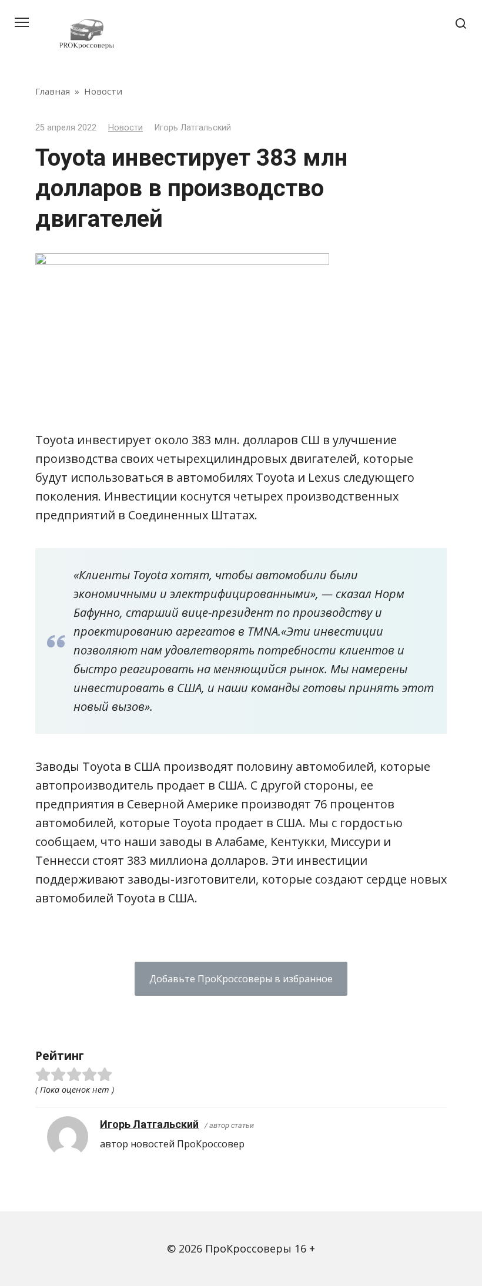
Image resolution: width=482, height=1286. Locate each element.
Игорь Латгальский (149, 1124)
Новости (125, 128)
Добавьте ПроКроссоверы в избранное (241, 978)
